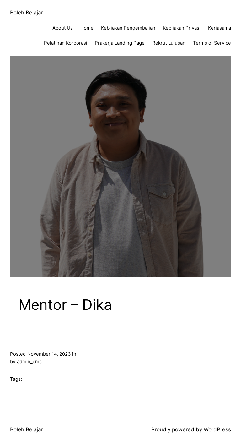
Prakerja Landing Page (120, 43)
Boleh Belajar (26, 12)
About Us (62, 28)
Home (87, 28)
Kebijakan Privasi (182, 28)
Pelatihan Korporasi (65, 43)
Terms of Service (212, 43)
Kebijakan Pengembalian (128, 28)
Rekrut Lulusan (168, 43)
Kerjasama (219, 28)
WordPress (217, 429)
